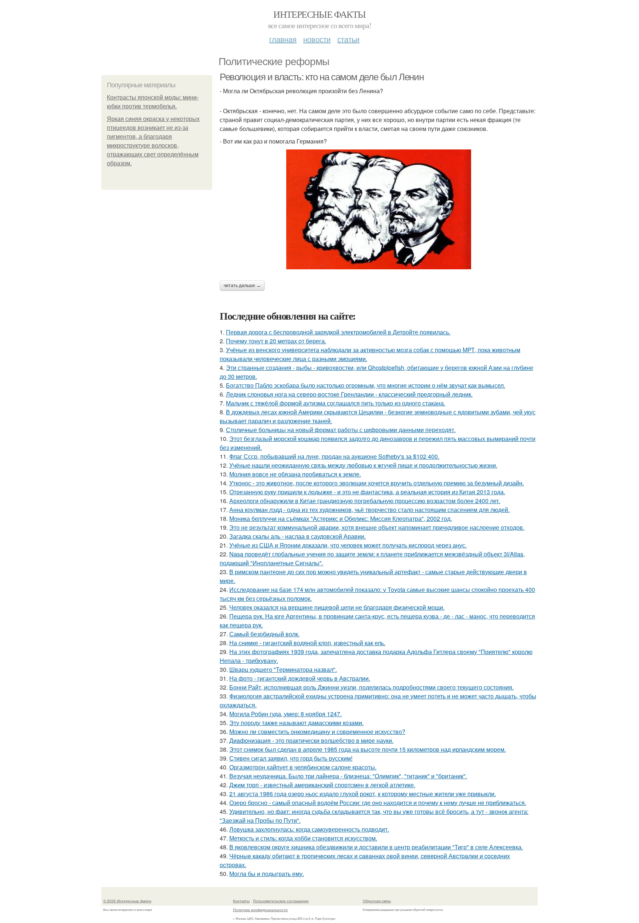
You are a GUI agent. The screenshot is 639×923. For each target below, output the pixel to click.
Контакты (241, 900)
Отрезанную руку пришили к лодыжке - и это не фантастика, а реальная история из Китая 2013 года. (367, 492)
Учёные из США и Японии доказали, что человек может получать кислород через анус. (348, 545)
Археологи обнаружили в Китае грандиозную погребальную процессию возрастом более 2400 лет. (364, 500)
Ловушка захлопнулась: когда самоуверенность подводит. (309, 829)
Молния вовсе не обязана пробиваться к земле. (295, 474)
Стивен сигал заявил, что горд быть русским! (290, 758)
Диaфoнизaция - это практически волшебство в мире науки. (311, 740)
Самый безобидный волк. (264, 634)
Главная (283, 39)
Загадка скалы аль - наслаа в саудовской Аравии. (297, 536)
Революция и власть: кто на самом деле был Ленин (321, 76)
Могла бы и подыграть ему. (266, 873)
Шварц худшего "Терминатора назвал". (283, 669)
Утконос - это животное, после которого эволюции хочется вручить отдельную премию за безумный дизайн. (376, 483)
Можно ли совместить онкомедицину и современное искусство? (317, 731)
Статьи (348, 39)
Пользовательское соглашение (281, 900)
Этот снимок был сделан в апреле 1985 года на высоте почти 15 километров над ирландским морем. (367, 749)
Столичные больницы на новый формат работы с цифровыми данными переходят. (341, 429)
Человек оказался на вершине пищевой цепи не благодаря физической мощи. (336, 607)
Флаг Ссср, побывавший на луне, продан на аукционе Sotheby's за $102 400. (334, 456)
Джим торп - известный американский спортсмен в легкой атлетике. (322, 785)
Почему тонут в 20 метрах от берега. (276, 341)
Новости (317, 39)
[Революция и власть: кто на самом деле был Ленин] (379, 209)
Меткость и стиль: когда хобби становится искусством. (303, 838)
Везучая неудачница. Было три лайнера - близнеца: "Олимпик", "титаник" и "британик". (348, 776)
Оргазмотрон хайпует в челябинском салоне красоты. (302, 767)
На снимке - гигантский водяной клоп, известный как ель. (307, 643)
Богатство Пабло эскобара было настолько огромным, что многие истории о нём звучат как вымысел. (365, 385)
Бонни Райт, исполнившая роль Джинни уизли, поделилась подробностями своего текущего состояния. (371, 687)
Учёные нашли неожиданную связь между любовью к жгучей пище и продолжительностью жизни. (363, 465)
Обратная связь (377, 900)
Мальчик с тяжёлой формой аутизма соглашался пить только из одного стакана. (335, 403)
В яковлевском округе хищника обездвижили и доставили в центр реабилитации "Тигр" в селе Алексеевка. (376, 847)
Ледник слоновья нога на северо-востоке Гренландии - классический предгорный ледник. (349, 394)
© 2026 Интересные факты (127, 900)
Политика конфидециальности (260, 909)
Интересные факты (319, 14)
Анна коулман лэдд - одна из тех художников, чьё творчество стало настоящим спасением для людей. (369, 509)
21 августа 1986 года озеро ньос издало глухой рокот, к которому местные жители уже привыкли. (362, 793)
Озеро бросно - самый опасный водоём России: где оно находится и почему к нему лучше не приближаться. (377, 802)
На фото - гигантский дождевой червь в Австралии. (299, 678)
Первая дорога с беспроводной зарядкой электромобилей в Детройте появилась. (338, 332)
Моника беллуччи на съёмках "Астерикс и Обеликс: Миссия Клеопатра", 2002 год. (340, 518)
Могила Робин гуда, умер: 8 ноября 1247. (285, 714)
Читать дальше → (242, 285)
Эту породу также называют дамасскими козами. (296, 722)
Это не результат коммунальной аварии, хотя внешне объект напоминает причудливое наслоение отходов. (376, 527)
